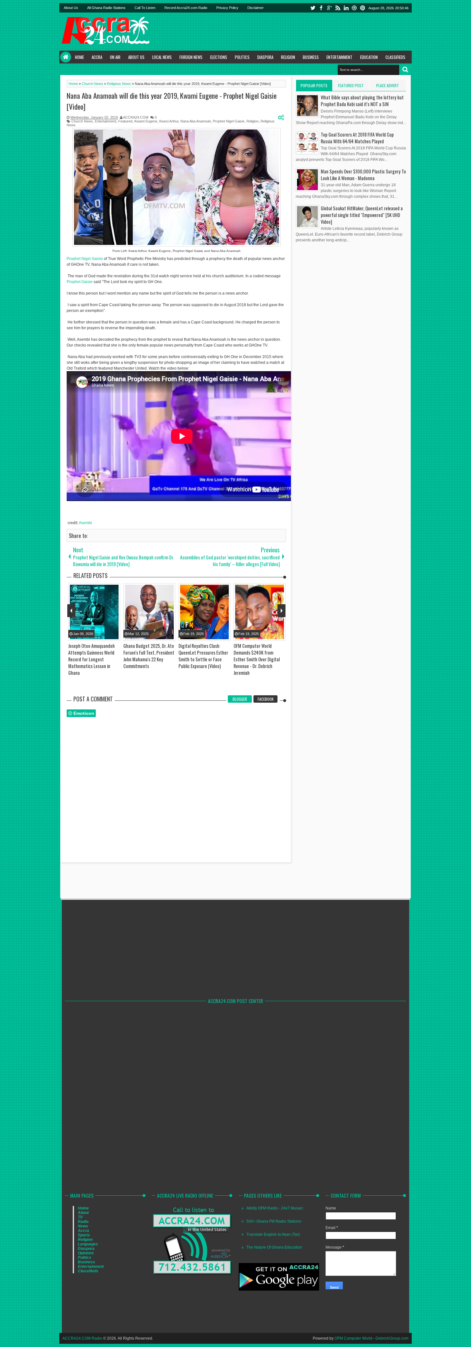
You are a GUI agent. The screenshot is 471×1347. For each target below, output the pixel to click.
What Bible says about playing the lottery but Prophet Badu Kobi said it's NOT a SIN (362, 100)
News (83, 1226)
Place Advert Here (387, 87)
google (329, 8)
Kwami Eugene (145, 121)
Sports (84, 1235)
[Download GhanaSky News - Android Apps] (279, 1289)
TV (80, 1217)
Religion (288, 57)
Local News (162, 57)
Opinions (86, 1253)
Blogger (240, 699)
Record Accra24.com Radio (185, 8)
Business (311, 57)
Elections (218, 57)
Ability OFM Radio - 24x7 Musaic (274, 1208)
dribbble (354, 8)
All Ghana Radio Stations (106, 8)
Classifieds (395, 57)
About (83, 1212)
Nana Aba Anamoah (195, 121)
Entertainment (339, 57)
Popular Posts (314, 85)
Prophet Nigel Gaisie (228, 121)
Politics (242, 57)
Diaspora (265, 57)
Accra (97, 57)
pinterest (363, 8)
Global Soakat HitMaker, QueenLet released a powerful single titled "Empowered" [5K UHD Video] (362, 215)
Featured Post (351, 85)
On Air (115, 57)
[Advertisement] (293, 31)
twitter (313, 8)
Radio (83, 1221)
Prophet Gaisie (80, 282)
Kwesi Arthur (168, 121)
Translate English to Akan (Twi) (273, 1234)
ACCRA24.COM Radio (82, 1338)
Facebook (266, 699)
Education (369, 57)
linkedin (346, 8)
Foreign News (190, 57)
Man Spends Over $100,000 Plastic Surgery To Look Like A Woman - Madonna (363, 174)
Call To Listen (145, 8)
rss (338, 8)
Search (405, 69)
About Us (71, 8)
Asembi (85, 523)
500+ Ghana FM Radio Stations (273, 1221)
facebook (321, 8)
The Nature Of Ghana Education (274, 1247)
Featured (125, 121)
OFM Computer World (353, 1338)
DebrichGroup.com (392, 1338)
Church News (82, 121)
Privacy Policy (227, 8)
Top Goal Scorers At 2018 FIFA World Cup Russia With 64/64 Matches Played (357, 138)
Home (65, 57)
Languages (88, 1244)
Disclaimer (255, 8)
